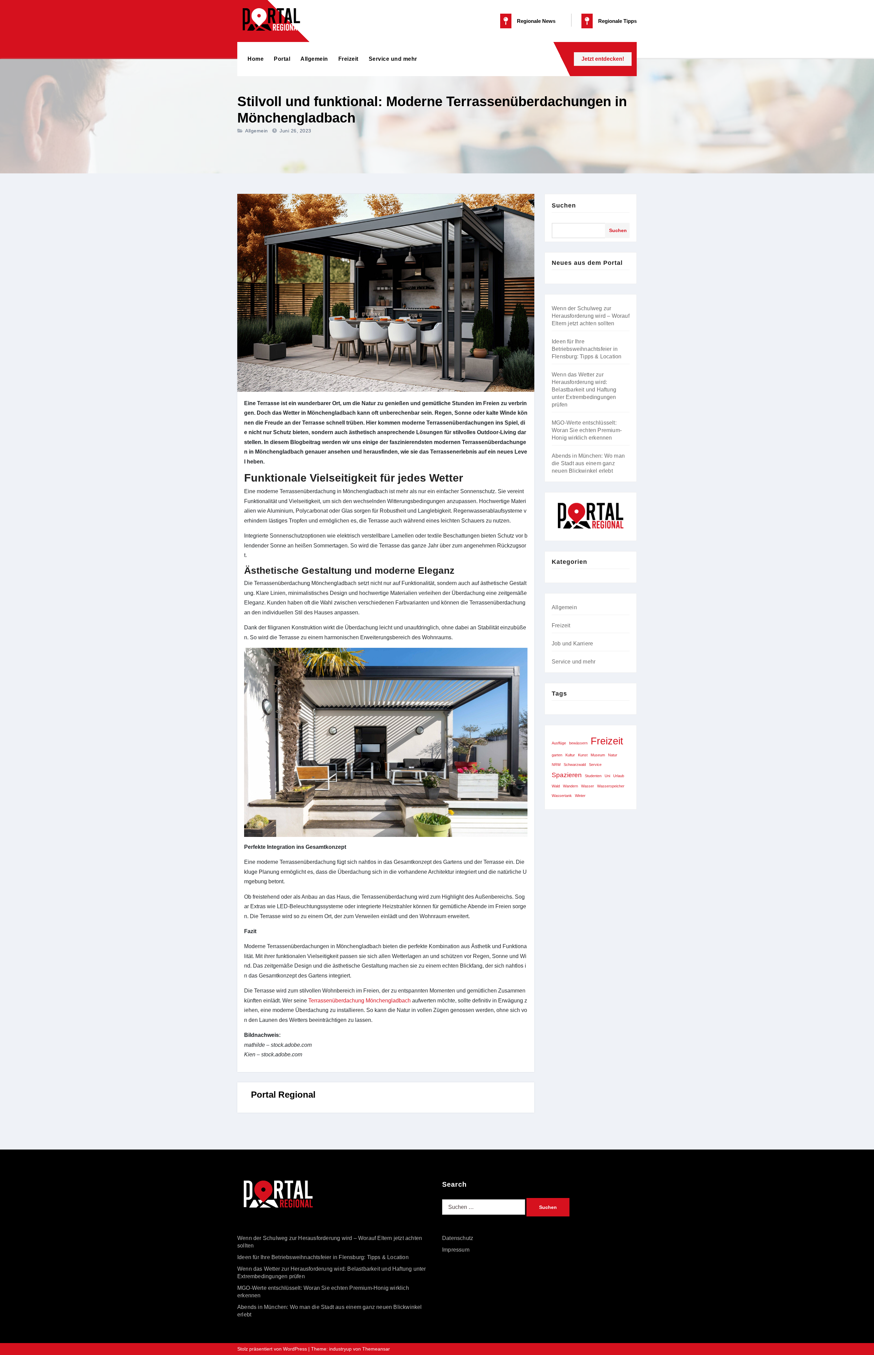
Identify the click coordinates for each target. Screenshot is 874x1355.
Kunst (583, 755)
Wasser (587, 786)
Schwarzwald (575, 764)
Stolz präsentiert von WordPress (272, 1349)
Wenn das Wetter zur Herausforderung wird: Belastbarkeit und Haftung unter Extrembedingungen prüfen (584, 390)
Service (595, 764)
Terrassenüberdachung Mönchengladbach (359, 1000)
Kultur (570, 755)
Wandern (570, 786)
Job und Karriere (572, 643)
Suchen (564, 205)
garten (557, 755)
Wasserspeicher (610, 786)
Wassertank (562, 796)
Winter (580, 796)
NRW (556, 764)
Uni (607, 776)
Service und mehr (393, 59)
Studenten (593, 776)
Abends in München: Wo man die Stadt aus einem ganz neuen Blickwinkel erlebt (588, 463)
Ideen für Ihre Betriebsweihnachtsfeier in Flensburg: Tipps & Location (586, 349)
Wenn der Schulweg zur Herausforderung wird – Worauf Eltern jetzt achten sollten (591, 315)
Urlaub (618, 776)
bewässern (578, 743)
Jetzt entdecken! (602, 59)
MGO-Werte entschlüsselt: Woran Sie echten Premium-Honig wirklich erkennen (587, 430)
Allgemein (314, 59)
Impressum (455, 1250)
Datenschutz (457, 1238)
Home (256, 59)
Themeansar (376, 1349)
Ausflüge (559, 743)
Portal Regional (283, 1094)
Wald (556, 786)
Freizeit (348, 59)
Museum (598, 755)
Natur (612, 755)
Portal (282, 59)
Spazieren (567, 775)
